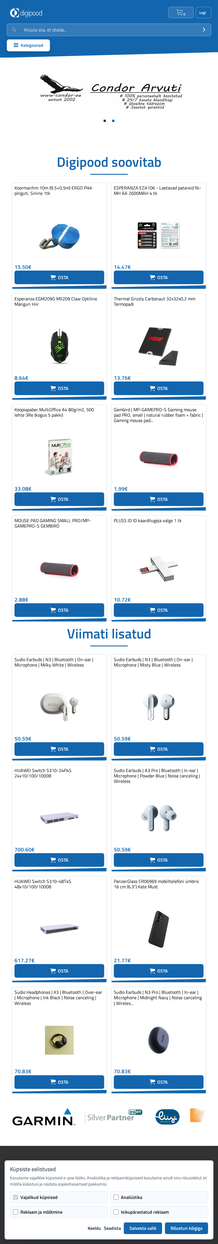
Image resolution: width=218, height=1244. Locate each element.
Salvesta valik (142, 1228)
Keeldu (94, 1228)
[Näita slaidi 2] (113, 121)
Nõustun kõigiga (186, 1228)
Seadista (112, 1228)
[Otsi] (204, 30)
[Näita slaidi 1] (105, 121)
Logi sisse (203, 12)
